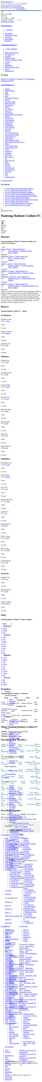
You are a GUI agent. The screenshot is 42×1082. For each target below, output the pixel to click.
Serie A (11, 742)
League (5, 18)
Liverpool (12, 789)
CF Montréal (15, 856)
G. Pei (6, 374)
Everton (11, 796)
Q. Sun (6, 362)
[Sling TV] (13, 79)
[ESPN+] (11, 81)
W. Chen (7, 465)
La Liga (11, 740)
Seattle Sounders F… (18, 883)
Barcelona (12, 798)
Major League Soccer (16, 721)
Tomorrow (12, 701)
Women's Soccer (28, 1014)
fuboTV (11, 983)
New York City (29, 875)
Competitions (5, 45)
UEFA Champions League (13, 60)
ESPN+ (11, 973)
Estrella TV (12, 1017)
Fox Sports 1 (13, 972)
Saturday (12, 703)
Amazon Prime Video (16, 1001)
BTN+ (11, 1010)
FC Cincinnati (14, 841)
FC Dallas (13, 869)
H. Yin (5, 526)
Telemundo (12, 990)
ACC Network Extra (15, 999)
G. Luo (6, 399)
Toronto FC (15, 848)
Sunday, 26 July (6, 249)
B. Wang (7, 604)
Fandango (12, 1019)
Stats (2, 229)
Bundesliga (12, 743)
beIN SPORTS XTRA (16, 1006)
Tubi (10, 1039)
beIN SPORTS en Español (13, 114)
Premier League (14, 738)
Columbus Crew (30, 892)
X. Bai (6, 423)
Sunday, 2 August (6, 264)
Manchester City (14, 791)
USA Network (13, 986)
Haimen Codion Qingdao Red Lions (21, 278)
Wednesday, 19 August (8, 276)
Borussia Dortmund (15, 817)
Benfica (11, 811)
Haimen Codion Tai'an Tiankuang (20, 265)
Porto (10, 813)
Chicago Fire (14, 836)
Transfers (4, 231)
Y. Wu (6, 562)
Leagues (7, 713)
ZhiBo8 (15, 253)
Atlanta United (30, 884)
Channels (8, 894)
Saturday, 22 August (7, 284)
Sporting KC (29, 923)
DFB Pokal (12, 751)
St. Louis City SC (16, 870)
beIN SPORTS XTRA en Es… (15, 142)
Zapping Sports (14, 1043)
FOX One (12, 1021)
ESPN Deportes (14, 970)
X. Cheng (6, 538)
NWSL (11, 724)
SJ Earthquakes (29, 901)
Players (3, 227)
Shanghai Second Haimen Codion (21, 273)
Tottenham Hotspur (15, 795)
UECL (7, 1059)
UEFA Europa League (12, 67)
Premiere (12, 1032)
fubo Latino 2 (13, 1023)
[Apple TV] (21, 79)
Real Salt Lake (15, 874)
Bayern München (14, 815)
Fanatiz (11, 955)
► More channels (6, 180)
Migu (10, 253)
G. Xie (6, 345)
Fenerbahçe (12, 820)
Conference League (15, 736)
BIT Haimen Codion (16, 258)
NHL (33, 1043)
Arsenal (11, 785)
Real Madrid (13, 800)
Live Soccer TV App (30, 1016)
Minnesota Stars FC (17, 878)
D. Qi (6, 436)
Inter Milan (12, 806)
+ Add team (8, 30)
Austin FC (14, 885)
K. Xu (6, 448)
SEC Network (13, 1034)
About (3, 233)
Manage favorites (8, 22)
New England (28, 870)
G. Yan (5, 489)
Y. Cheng (7, 550)
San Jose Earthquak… (17, 867)
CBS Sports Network (16, 964)
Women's (8, 1052)
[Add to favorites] (2, 223)
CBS (10, 959)
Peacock (11, 997)
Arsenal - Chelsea (29, 996)
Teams (7, 777)
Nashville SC (14, 832)
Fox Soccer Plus (14, 968)
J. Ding (6, 411)
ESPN (11, 961)
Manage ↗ (9, 26)
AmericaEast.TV (14, 1003)
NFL (29, 1043)
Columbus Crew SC (17, 858)
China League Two (18, 249)
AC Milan (12, 807)
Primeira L (8, 1076)
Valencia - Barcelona (31, 994)
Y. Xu (5, 513)
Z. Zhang (7, 333)
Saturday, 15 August (7, 271)
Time (12, 18)
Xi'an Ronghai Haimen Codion (20, 251)
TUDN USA (13, 984)
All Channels (9, 1047)
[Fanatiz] (4, 81)
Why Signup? (31, 814)
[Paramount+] (30, 79)
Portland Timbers (15, 876)
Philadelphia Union (17, 854)
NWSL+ (12, 1030)
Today (11, 699)
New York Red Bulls (17, 845)
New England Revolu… (18, 837)
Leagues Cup (13, 761)
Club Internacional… (17, 834)
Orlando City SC (15, 847)
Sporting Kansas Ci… (18, 887)
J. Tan (6, 579)
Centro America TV (15, 1014)
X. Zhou (7, 501)
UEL (6, 1057)
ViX (10, 1041)
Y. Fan (6, 591)
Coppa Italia (13, 753)
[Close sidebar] (1, 209)
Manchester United (15, 793)
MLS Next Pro (14, 1027)
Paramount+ (13, 979)
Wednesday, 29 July (7, 256)
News (7, 1050)
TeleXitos (12, 1038)
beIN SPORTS (14, 957)
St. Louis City (28, 904)
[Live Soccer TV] (7, 2)
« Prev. (3, 247)
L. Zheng (7, 477)
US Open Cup (13, 723)
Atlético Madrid (14, 802)
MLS (6, 1063)
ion (10, 1025)
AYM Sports (13, 1005)
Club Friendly (13, 770)
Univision (12, 995)
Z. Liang (7, 321)
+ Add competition (11, 49)
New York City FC (16, 843)
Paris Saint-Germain (15, 818)
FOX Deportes (14, 994)
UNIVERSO (13, 992)
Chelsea (11, 787)
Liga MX (12, 762)
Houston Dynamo (16, 863)
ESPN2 (11, 966)
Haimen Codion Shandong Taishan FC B (23, 286)
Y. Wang (7, 387)
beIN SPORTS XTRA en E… (19, 1008)
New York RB (29, 877)
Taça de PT (8, 1077)
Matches (7, 691)
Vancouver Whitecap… (17, 861)
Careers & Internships (30, 1025)
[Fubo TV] (4, 79)
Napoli (11, 809)
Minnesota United (31, 912)
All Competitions (10, 774)
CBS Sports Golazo (15, 1012)
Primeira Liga (13, 747)
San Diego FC (15, 880)
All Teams (8, 890)
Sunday (11, 705)
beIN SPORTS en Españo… (18, 981)
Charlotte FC (14, 839)
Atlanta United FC (17, 852)
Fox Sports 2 (13, 975)
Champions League (15, 732)
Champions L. (9, 1055)
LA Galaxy (14, 881)
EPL (6, 1066)
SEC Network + (14, 1036)
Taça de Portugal (14, 749)
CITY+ (11, 1016)
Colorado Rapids (15, 872)
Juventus (12, 804)
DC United (14, 850)
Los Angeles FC (15, 865)
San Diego (28, 914)
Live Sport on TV (29, 1041)
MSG (11, 1028)
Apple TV (12, 977)
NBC (10, 962)
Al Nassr (12, 822)
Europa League (14, 734)
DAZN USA (13, 988)
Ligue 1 (11, 745)
